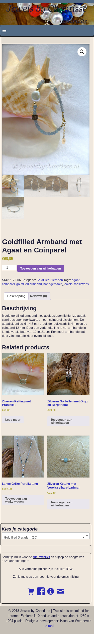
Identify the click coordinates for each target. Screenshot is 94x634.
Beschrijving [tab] (16, 296)
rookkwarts (81, 284)
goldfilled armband (29, 284)
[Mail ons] (60, 588)
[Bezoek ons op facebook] (40, 588)
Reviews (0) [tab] (38, 296)
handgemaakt (52, 284)
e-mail (49, 626)
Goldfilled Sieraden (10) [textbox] (44, 537)
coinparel (8, 284)
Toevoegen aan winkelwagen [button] (61, 421)
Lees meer (13, 419)
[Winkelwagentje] (31, 588)
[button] (81, 51)
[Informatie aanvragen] (50, 588)
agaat (75, 280)
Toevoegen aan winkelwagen (40, 268)
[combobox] (46, 535)
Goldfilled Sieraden (50, 280)
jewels (68, 284)
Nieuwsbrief (41, 557)
